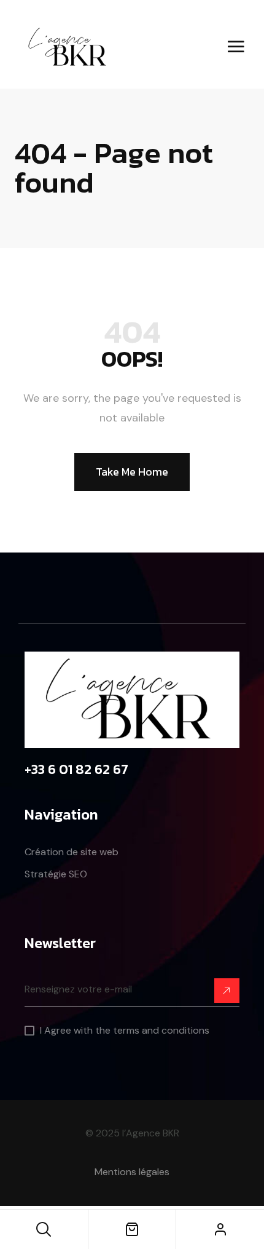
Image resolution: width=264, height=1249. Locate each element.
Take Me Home (132, 471)
